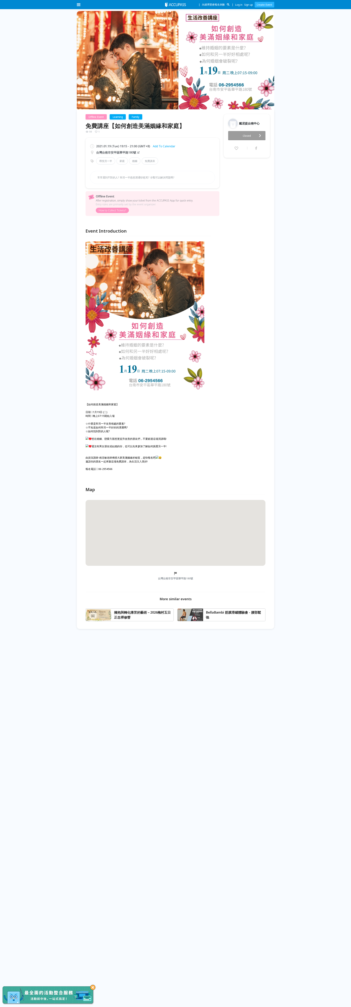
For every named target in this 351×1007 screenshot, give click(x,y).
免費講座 (150, 161)
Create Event (264, 4)
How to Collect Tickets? (112, 210)
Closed (247, 135)
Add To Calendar (164, 146)
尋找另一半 (105, 161)
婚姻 (134, 161)
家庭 (122, 161)
